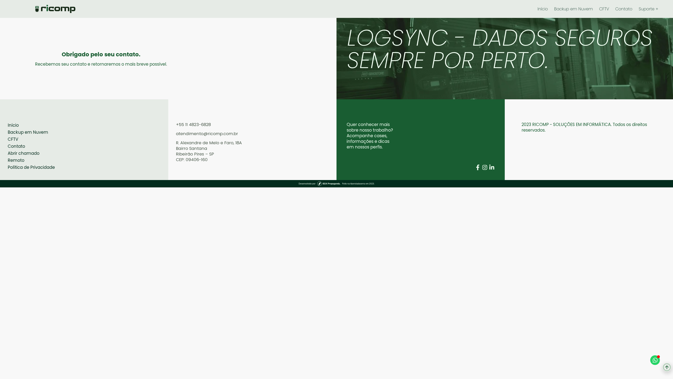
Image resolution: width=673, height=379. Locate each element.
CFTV (604, 9)
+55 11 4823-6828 (193, 124)
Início (543, 9)
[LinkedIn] (492, 167)
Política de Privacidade (31, 167)
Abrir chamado (23, 153)
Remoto (16, 160)
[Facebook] (478, 167)
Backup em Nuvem (573, 9)
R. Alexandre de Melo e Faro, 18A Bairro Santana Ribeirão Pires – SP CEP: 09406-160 (209, 151)
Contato (623, 9)
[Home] (55, 9)
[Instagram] (485, 167)
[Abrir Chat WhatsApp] (655, 360)
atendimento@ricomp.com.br (207, 134)
